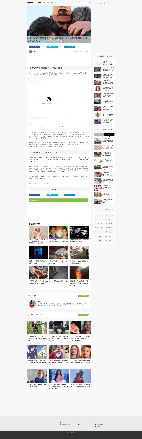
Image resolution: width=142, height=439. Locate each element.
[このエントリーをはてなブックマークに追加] (69, 47)
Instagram (36, 183)
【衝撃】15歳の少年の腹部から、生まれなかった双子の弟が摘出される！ (108, 95)
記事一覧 (84, 314)
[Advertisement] (59, 59)
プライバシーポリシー (102, 423)
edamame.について (66, 423)
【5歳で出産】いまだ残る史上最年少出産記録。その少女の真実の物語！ (108, 181)
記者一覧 (84, 295)
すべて (109, 134)
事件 (87, 51)
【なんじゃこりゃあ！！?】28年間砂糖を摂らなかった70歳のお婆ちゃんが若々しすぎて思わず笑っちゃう (108, 115)
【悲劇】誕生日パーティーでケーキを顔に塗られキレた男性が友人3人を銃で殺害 (58, 362)
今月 (99, 134)
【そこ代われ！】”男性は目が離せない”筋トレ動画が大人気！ (108, 121)
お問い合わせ (100, 424)
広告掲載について (66, 424)
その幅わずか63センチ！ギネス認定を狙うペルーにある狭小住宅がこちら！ (80, 385)
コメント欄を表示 (34, 200)
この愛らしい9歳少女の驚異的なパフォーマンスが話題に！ (36, 385)
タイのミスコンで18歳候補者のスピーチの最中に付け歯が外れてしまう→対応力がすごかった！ (58, 386)
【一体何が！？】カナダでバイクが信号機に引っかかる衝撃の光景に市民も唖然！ (36, 338)
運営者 (98, 426)
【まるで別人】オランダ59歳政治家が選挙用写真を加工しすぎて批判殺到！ (80, 361)
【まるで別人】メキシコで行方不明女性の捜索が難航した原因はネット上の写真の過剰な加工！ (80, 338)
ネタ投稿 (81, 423)
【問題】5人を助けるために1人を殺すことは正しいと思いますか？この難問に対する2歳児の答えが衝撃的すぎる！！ (108, 161)
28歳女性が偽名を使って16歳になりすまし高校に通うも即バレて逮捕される (36, 362)
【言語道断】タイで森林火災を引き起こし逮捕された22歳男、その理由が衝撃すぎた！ (58, 338)
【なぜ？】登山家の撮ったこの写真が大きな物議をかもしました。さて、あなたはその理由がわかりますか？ (108, 202)
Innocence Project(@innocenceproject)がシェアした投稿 (48, 126)
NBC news (44, 183)
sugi (34, 51)
